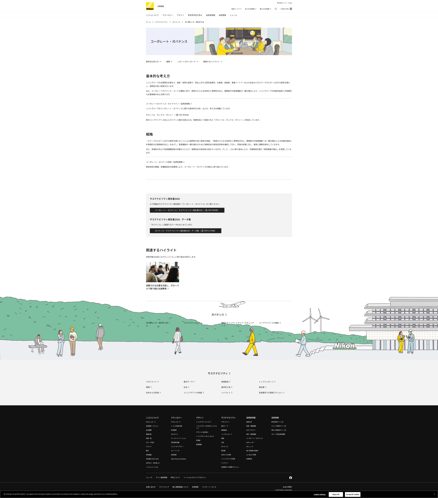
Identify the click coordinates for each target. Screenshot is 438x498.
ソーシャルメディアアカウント (195, 477)
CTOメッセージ (176, 422)
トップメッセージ (266, 381)
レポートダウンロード (186, 61)
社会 (185, 387)
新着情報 (199, 444)
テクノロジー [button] (167, 15)
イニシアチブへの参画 (193, 392)
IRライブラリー (251, 430)
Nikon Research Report (178, 459)
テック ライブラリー (177, 446)
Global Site (286, 9)
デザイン (199, 417)
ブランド (148, 446)
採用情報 (275, 417)
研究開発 (174, 430)
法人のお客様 (249, 9)
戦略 (168, 61)
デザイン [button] (180, 15)
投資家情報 (251, 417)
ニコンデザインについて (203, 422)
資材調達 (148, 455)
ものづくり (174, 434)
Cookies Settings (320, 494)
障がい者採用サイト (277, 430)
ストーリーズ (175, 451)
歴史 (147, 451)
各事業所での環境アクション (271, 392)
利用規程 (195, 487)
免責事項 (249, 459)
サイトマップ (164, 487)
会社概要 (148, 430)
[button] (276, 9)
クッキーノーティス (209, 487)
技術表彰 (174, 455)
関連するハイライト (211, 61)
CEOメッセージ (151, 422)
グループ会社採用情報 (278, 434)
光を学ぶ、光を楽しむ (153, 463)
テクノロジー (176, 417)
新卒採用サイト (276, 422)
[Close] (434, 494)
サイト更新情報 (161, 477)
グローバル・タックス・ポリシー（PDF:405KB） (168, 114)
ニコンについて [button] (152, 15)
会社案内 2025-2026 (152, 459)
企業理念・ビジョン (152, 426)
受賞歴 (198, 440)
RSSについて (175, 477)
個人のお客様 (264, 9)
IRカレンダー (250, 442)
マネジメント (151, 381)
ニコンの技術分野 (176, 426)
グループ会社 (150, 442)
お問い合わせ (151, 487)
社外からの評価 (152, 392)
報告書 (261, 387)
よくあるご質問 (251, 455)
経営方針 (249, 422)
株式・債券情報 (251, 434)
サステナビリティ (161, 22)
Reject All (335, 494)
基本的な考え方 (152, 61)
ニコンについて (152, 417)
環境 (148, 387)
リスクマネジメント (192, 322)
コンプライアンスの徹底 (269, 322)
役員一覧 (148, 438)
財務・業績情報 (251, 426)
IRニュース (249, 446)
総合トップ (236, 9)
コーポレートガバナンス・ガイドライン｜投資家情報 (168, 103)
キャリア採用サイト (277, 426)
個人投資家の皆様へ (252, 451)
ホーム (148, 22)
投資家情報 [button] (210, 15)
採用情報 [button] (222, 15)
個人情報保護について (180, 487)
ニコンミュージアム (152, 467)
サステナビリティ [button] (195, 15)
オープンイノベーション (178, 438)
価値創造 (225, 381)
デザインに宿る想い (202, 432)
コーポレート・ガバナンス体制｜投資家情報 (164, 162)
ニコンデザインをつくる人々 (205, 436)
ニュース (233, 15)
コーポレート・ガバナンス (157, 322)
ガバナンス (176, 22)
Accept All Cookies (352, 494)
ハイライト (225, 392)
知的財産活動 (175, 442)
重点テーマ (188, 381)
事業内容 (148, 434)
